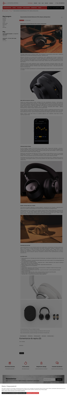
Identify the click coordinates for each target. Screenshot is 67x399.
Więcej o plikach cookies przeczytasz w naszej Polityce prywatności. (13, 390)
